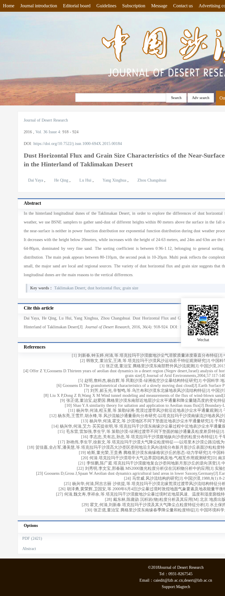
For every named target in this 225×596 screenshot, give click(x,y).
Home (8, 5)
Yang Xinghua (115, 180)
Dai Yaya (36, 180)
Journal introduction (38, 5)
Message (159, 5)
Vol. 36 (41, 132)
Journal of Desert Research (46, 120)
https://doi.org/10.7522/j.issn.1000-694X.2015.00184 (77, 143)
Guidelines (106, 5)
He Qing (61, 180)
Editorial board (77, 5)
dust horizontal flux (104, 288)
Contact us (183, 5)
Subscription (133, 5)
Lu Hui (86, 180)
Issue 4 (54, 132)
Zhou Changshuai (151, 180)
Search (176, 97)
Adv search (200, 97)
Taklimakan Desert (69, 288)
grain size (130, 288)
